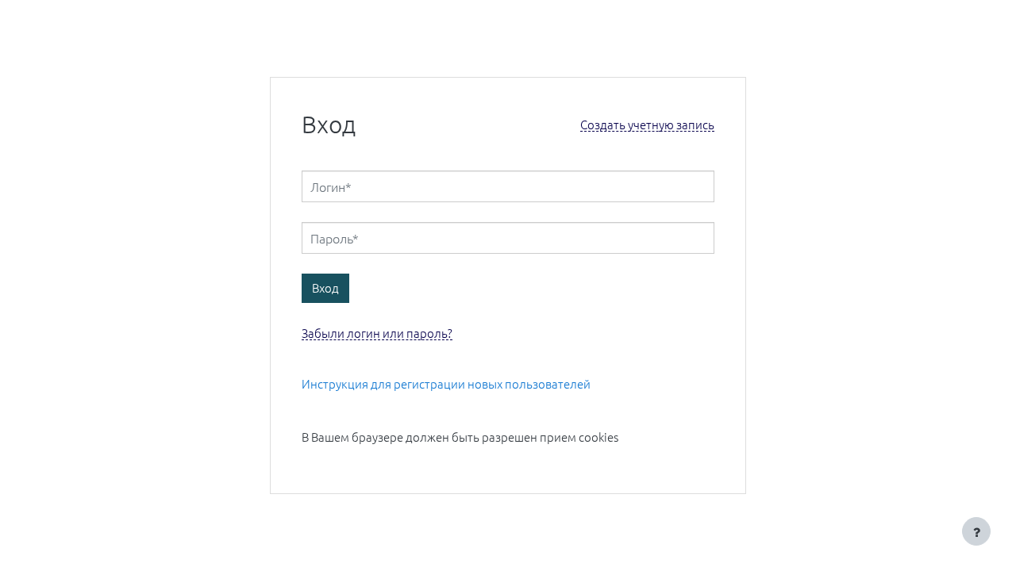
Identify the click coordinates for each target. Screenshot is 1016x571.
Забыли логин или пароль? (377, 333)
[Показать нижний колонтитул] (976, 531)
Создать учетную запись (647, 125)
